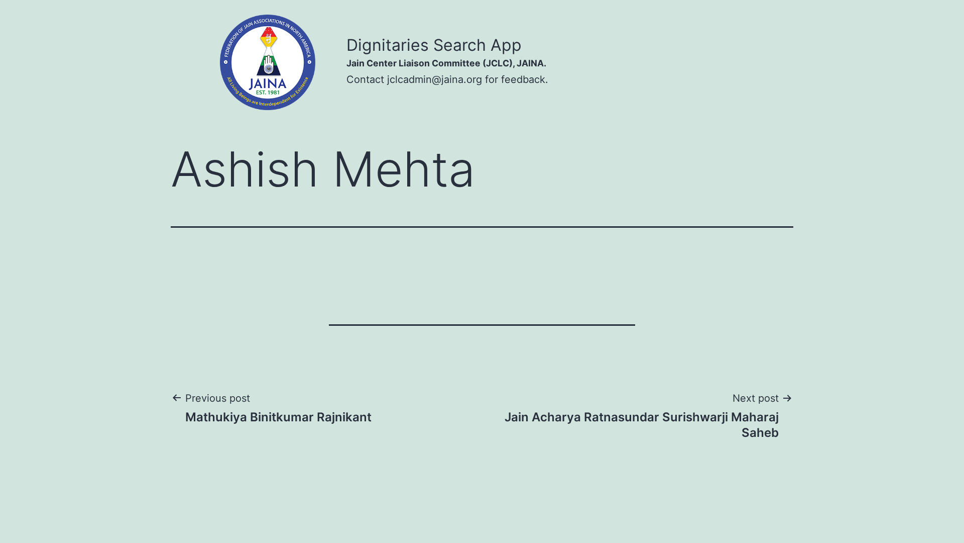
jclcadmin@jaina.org (434, 79)
